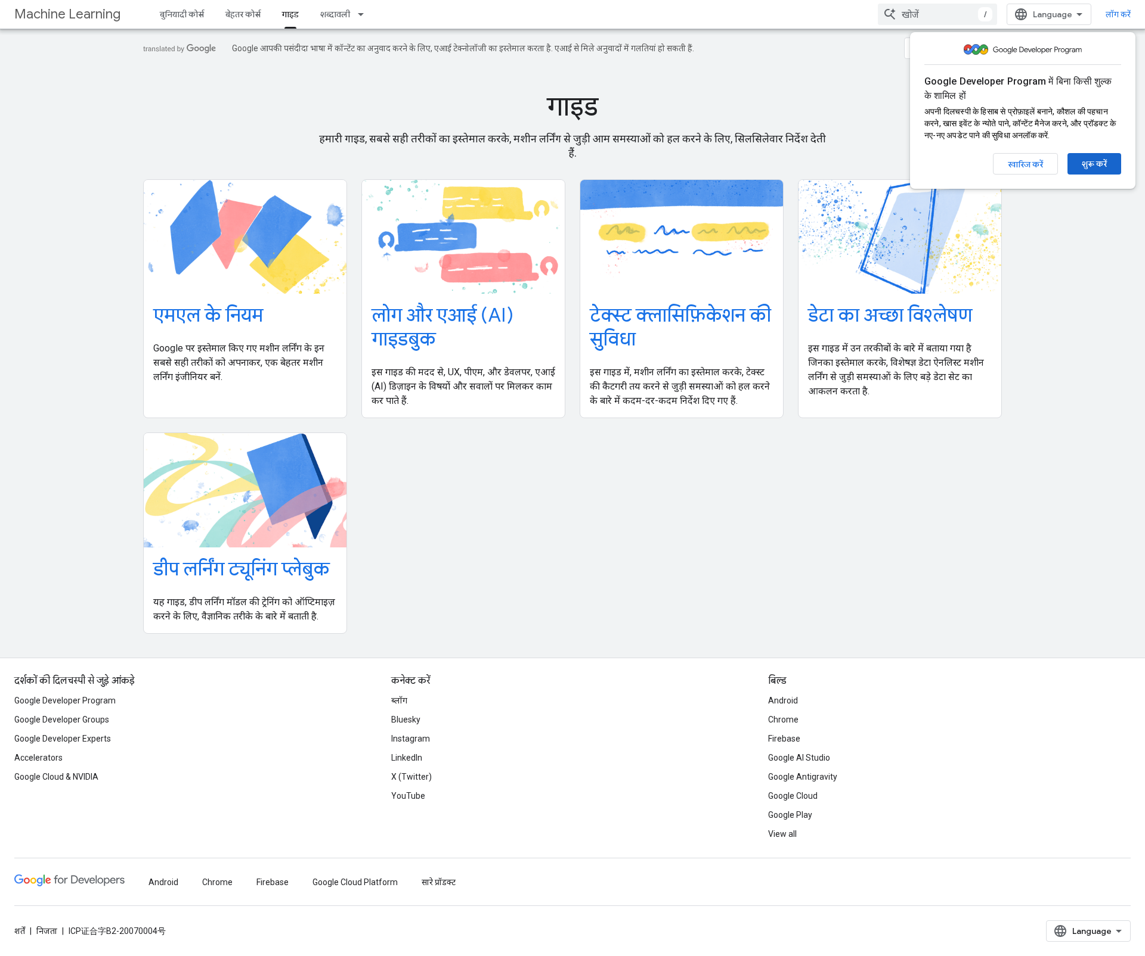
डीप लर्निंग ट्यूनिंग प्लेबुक (241, 569)
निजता (46, 931)
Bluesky (405, 719)
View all (782, 834)
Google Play (790, 815)
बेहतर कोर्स (243, 14)
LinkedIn (406, 757)
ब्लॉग (399, 700)
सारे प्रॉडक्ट (439, 882)
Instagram (410, 738)
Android (783, 700)
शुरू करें (1094, 163)
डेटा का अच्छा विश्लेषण (890, 315)
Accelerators (38, 757)
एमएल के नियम (208, 315)
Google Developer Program (65, 700)
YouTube (408, 796)
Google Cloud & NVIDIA (56, 776)
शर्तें (19, 931)
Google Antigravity (802, 776)
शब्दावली (335, 14)
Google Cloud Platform (355, 882)
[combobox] (937, 14)
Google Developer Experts (62, 738)
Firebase (784, 738)
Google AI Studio (799, 757)
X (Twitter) (411, 776)
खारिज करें (1025, 164)
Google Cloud (793, 796)
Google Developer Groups (61, 719)
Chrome (783, 719)
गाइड (290, 14)
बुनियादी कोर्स (182, 14)
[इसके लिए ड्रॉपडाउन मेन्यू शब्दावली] (364, 14)
